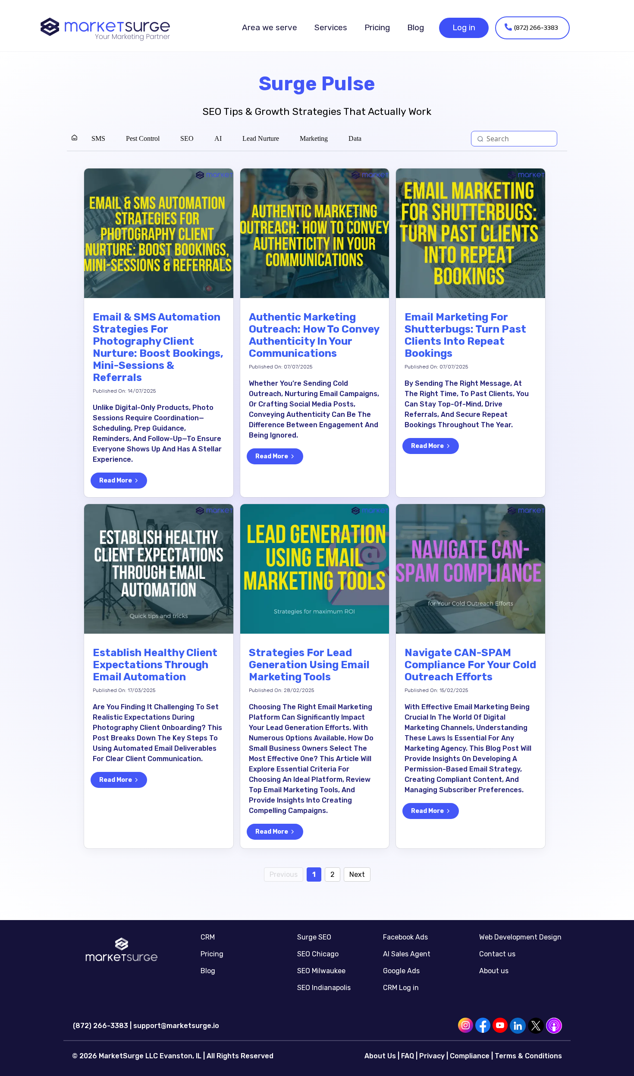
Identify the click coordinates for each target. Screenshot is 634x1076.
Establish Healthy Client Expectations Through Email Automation (155, 665)
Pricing (377, 27)
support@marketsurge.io (176, 1026)
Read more (115, 480)
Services (330, 27)
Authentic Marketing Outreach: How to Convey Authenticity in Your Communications (314, 335)
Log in (463, 27)
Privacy (432, 1056)
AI (218, 138)
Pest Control (143, 138)
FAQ (407, 1056)
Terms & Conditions (528, 1056)
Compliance (470, 1056)
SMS (98, 138)
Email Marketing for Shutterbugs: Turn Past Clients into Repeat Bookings (465, 335)
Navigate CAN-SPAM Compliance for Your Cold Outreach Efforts (470, 665)
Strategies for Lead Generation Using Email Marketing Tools (309, 665)
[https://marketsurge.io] (105, 28)
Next (357, 874)
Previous (284, 874)
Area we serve (269, 27)
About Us (380, 1056)
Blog (415, 27)
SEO (187, 138)
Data (354, 138)
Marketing (314, 138)
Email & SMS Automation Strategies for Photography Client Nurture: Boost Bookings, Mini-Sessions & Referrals (158, 347)
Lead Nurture (260, 138)
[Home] (74, 138)
